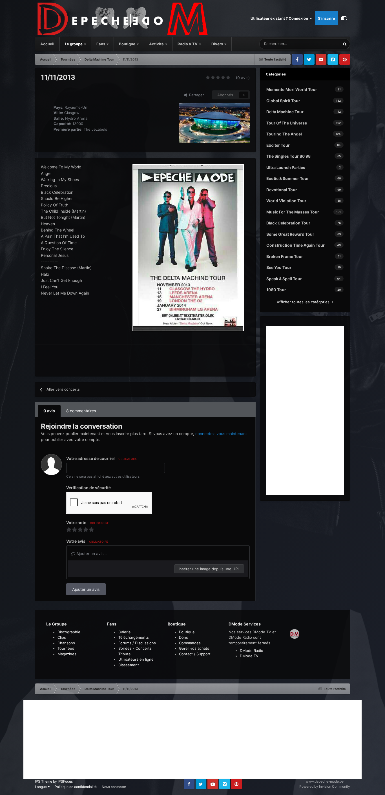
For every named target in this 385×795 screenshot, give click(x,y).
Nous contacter (114, 787)
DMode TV (249, 656)
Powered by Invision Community (324, 786)
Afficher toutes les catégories (304, 302)
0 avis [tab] (49, 410)
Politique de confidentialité (76, 787)
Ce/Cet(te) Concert (317, 44)
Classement (128, 665)
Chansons (66, 643)
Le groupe (74, 44)
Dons (183, 637)
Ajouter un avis (86, 589)
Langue (41, 787)
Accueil (47, 44)
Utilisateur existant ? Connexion (280, 18)
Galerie (124, 632)
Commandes (190, 643)
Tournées (65, 648)
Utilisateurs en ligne (136, 659)
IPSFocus (65, 781)
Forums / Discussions (137, 643)
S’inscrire (326, 18)
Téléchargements (133, 637)
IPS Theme (43, 781)
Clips (61, 637)
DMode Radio (251, 650)
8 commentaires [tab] (81, 410)
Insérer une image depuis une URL (209, 569)
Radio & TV (188, 44)
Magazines (66, 654)
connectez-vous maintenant (221, 433)
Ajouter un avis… (91, 553)
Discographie (68, 632)
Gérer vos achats (194, 648)
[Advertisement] (305, 410)
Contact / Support (195, 654)
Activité (156, 44)
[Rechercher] (345, 44)
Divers (217, 44)
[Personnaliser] (344, 18)
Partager (195, 95)
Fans (101, 44)
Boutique (127, 44)
